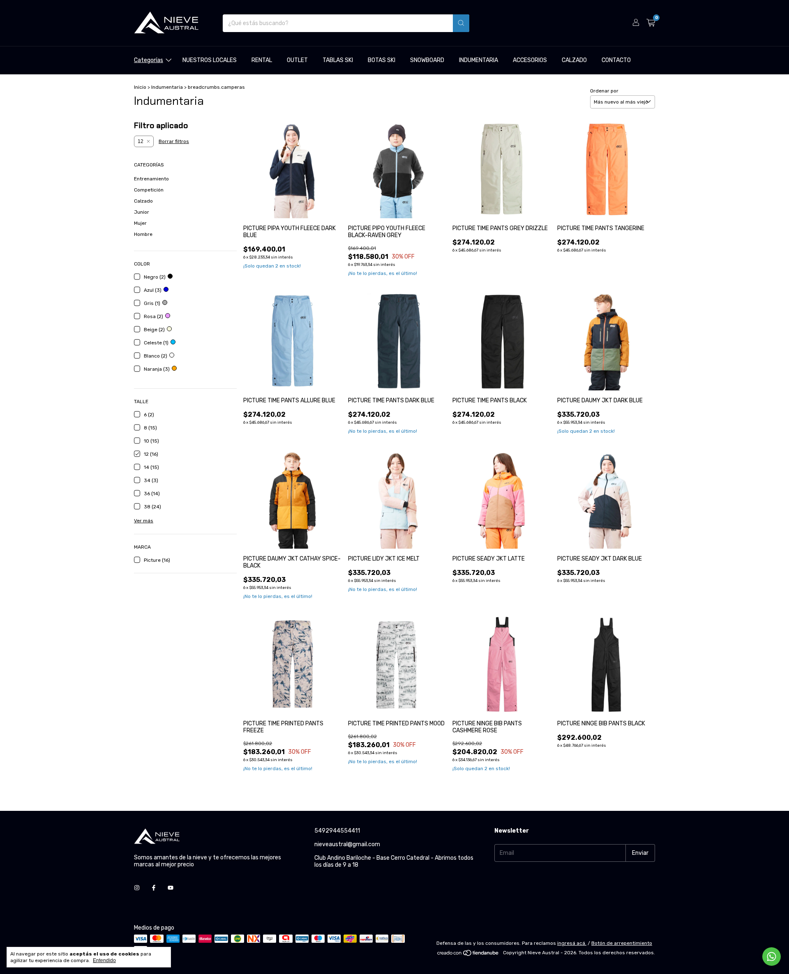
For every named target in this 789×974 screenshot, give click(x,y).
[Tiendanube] (468, 955)
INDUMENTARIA (478, 60)
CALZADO (574, 60)
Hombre (143, 234)
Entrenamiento (151, 179)
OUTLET (297, 60)
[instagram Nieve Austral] (137, 887)
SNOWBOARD (427, 60)
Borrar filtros (174, 141)
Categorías (148, 60)
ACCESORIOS (530, 60)
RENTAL (261, 60)
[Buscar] (461, 23)
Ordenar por (604, 91)
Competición (149, 190)
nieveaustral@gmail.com (347, 844)
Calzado (143, 201)
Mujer (140, 223)
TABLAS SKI (338, 60)
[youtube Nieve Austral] (170, 887)
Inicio (140, 87)
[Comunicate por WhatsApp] (771, 956)
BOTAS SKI (381, 60)
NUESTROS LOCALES (209, 60)
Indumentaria (167, 87)
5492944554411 (337, 830)
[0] (650, 23)
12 (140, 141)
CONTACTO (616, 60)
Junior (141, 212)
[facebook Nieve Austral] (154, 887)
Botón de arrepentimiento (621, 943)
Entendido (104, 960)
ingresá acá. (571, 943)
